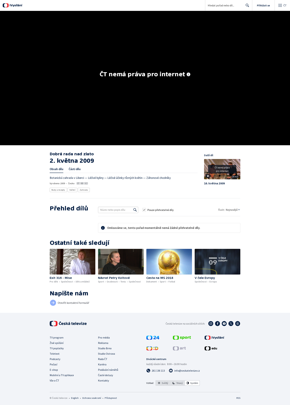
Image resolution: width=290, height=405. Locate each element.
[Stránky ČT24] (152, 338)
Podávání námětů (108, 369)
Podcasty (55, 359)
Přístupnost (111, 397)
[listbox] (177, 383)
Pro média (104, 337)
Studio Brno (105, 348)
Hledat (247, 5)
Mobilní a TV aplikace (62, 375)
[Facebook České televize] (217, 323)
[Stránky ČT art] (179, 349)
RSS (238, 397)
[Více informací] (188, 74)
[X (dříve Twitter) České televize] (231, 323)
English (74, 397)
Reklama (103, 343)
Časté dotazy (105, 375)
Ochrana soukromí (91, 397)
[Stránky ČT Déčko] (152, 349)
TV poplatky (57, 348)
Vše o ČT (54, 380)
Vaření (72, 190)
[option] (163, 383)
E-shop (54, 369)
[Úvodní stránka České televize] (68, 323)
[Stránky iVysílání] (214, 338)
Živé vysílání (56, 343)
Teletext (55, 353)
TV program (56, 337)
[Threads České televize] (237, 323)
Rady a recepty (58, 190)
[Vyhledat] (135, 209)
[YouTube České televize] (224, 323)
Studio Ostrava (106, 353)
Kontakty (103, 380)
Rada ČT (102, 359)
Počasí (53, 364)
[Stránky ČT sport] (182, 338)
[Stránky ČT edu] (211, 349)
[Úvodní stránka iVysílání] (15, 5)
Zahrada (84, 190)
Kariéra (102, 364)
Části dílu (75, 169)
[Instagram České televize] (210, 323)
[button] (222, 170)
